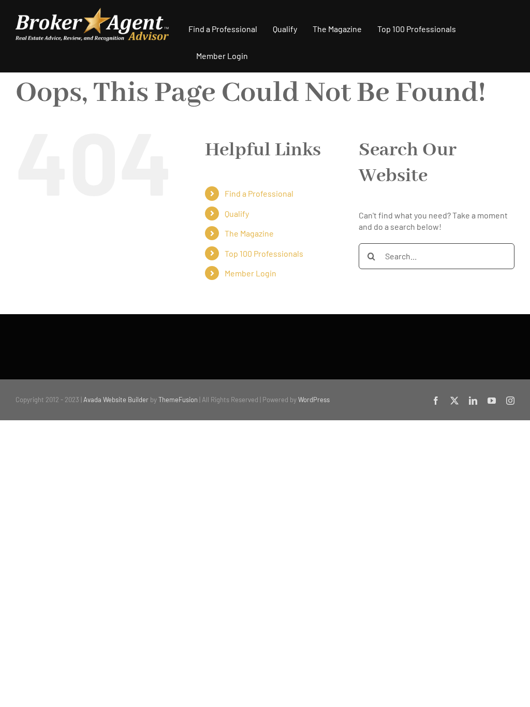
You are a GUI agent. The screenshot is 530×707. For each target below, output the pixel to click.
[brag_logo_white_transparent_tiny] (92, 12)
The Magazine (249, 233)
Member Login (250, 273)
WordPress (314, 399)
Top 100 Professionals (264, 253)
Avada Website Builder (116, 399)
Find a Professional (259, 193)
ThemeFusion (178, 399)
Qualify (237, 213)
